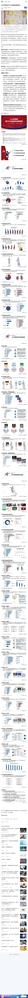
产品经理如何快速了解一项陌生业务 (9, 896)
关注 (25, 7)
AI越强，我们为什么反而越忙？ (8, 853)
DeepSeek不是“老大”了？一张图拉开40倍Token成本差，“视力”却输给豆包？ (10, 916)
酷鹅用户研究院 (7, 7)
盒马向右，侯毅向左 (6, 859)
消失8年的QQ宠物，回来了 (7, 940)
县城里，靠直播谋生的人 (7, 847)
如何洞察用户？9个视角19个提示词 (9, 946)
